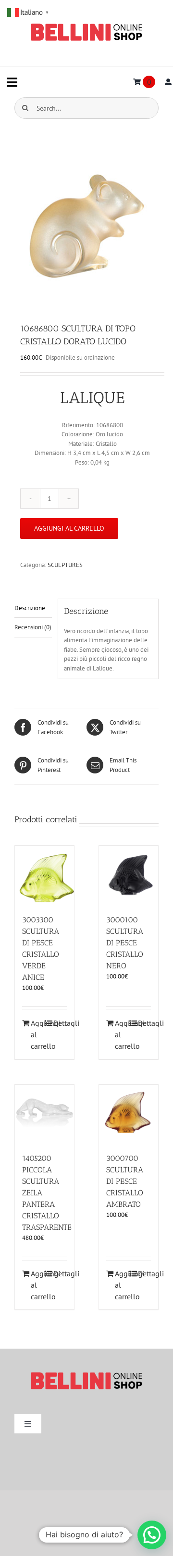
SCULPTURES (65, 565)
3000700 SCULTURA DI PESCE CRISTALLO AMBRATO (124, 1181)
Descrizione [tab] (29, 608)
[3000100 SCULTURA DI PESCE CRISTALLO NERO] (128, 875)
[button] (151, 1535)
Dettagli (59, 1023)
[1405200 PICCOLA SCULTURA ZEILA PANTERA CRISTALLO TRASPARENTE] (44, 1114)
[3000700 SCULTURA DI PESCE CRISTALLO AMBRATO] (128, 1114)
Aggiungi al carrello (69, 528)
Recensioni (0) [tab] (32, 627)
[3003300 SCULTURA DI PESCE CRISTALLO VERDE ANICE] (44, 875)
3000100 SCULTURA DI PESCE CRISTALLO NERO (124, 942)
